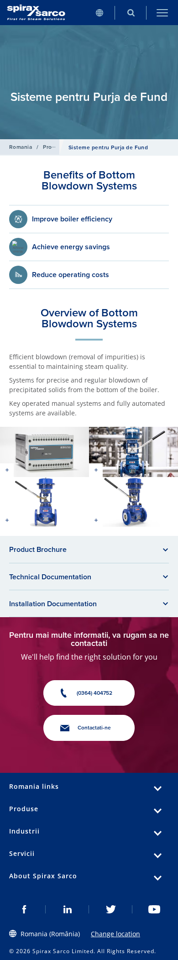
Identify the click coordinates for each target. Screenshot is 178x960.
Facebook (24, 909)
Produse (54, 147)
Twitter (111, 909)
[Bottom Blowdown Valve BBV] (133, 452)
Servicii (22, 853)
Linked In (67, 909)
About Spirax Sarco (43, 875)
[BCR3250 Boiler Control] (44, 452)
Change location (115, 933)
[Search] (130, 12)
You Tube (154, 909)
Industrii (24, 831)
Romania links (34, 786)
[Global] (99, 12)
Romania (20, 147)
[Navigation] (162, 12)
